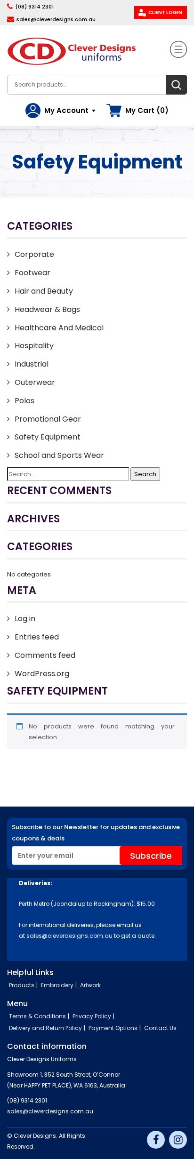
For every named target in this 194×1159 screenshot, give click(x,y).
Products (21, 985)
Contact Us (160, 1028)
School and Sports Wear (59, 455)
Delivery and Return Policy (45, 1028)
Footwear (32, 272)
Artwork (90, 985)
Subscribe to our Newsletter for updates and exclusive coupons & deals (96, 833)
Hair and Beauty (44, 291)
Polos (24, 400)
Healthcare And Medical (59, 327)
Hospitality (34, 345)
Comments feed (45, 655)
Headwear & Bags (47, 309)
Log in (25, 618)
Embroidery (57, 985)
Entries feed (37, 636)
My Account (66, 110)
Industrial (31, 364)
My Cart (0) (147, 110)
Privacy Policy (92, 1016)
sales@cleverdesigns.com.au (56, 19)
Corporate (34, 254)
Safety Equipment (48, 437)
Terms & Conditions (37, 1016)
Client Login (165, 12)
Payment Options (113, 1028)
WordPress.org (42, 673)
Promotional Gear (48, 419)
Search (176, 85)
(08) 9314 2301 (34, 6)
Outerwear (35, 382)
